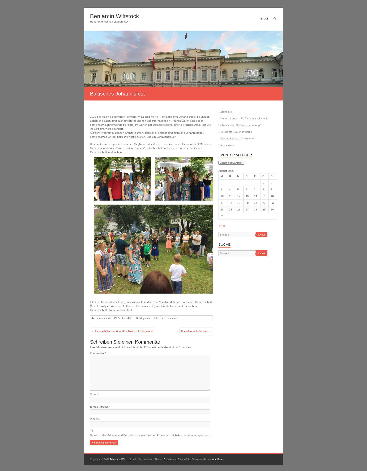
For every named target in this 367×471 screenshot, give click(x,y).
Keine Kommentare (168, 318)
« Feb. (222, 225)
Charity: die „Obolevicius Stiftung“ (240, 125)
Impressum (227, 145)
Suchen (261, 234)
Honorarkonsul (103, 318)
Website (95, 418)
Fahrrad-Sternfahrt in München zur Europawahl (122, 331)
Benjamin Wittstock (114, 16)
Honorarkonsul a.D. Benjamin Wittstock (244, 118)
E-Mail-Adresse (100, 406)
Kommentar (98, 353)
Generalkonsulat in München (237, 138)
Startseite (226, 111)
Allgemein (144, 318)
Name (94, 394)
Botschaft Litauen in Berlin (236, 131)
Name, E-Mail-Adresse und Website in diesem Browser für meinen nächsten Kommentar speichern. (150, 435)
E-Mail (264, 18)
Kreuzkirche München (196, 331)
